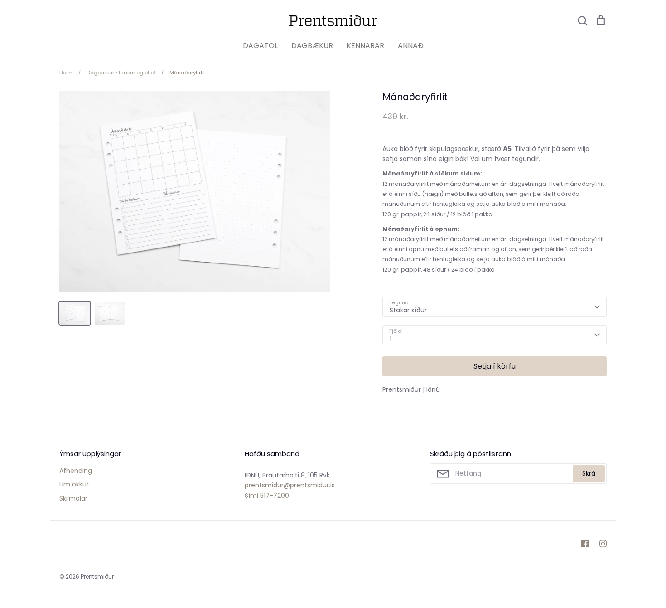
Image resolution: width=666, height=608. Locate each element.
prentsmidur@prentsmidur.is (290, 485)
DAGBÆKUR (312, 45)
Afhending (75, 470)
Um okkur (74, 484)
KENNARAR (365, 45)
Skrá (588, 473)
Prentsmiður (97, 576)
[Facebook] (585, 544)
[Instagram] (603, 544)
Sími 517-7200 (267, 495)
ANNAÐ (411, 45)
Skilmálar (73, 498)
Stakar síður (408, 310)
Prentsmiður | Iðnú (411, 389)
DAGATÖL (260, 45)
